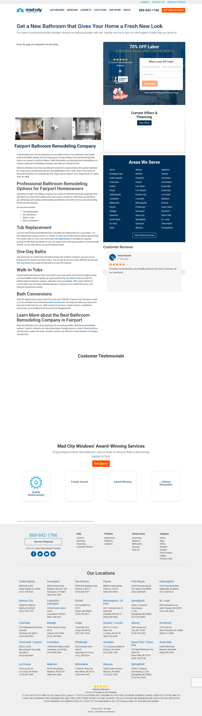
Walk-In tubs (76, 278)
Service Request (43, 541)
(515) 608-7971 (82, 592)
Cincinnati (166, 178)
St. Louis (165, 219)
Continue (149, 83)
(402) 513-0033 (110, 636)
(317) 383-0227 (166, 592)
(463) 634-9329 (138, 592)
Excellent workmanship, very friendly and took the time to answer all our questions (142, 270)
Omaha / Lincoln (113, 622)
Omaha (164, 203)
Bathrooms (57, 10)
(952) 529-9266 (110, 617)
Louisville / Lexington (53, 602)
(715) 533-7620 (110, 674)
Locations (100, 10)
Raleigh (113, 211)
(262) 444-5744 (82, 674)
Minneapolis (141, 203)
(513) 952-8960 (26, 655)
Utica (112, 227)
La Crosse (166, 194)
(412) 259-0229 (82, 655)
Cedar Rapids (116, 178)
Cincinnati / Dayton (30, 641)
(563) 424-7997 (54, 595)
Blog (162, 541)
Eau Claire (140, 186)
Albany (138, 169)
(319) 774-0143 (26, 592)
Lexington (114, 198)
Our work (115, 10)
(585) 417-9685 (166, 633)
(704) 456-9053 (26, 636)
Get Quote (101, 463)
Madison (165, 198)
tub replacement (62, 239)
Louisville (139, 198)
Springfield (140, 219)
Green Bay (166, 190)
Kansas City (140, 194)
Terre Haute (166, 223)
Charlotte (139, 178)
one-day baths (23, 263)
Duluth (113, 186)
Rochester (140, 211)
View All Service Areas (144, 235)
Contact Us (158, 2)
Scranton (114, 215)
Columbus (114, 182)
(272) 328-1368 (110, 652)
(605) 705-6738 (138, 658)
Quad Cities (166, 207)
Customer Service (85, 547)
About (127, 10)
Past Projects (166, 553)
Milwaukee (114, 203)
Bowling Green (116, 174)
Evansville (165, 186)
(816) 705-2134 (26, 611)
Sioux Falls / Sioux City (142, 643)
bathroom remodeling (85, 325)
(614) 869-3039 (54, 652)
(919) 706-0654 (54, 636)
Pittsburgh (140, 207)
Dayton (138, 182)
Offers (163, 544)
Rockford (165, 211)
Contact (80, 538)
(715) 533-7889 (26, 674)
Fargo (112, 190)
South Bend (115, 219)
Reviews (163, 547)
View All (135, 550)
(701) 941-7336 (82, 633)
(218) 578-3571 (82, 614)
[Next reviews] (182, 271)
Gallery (163, 556)
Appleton (165, 169)
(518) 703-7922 (138, 633)
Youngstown (167, 227)
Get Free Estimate (174, 10)
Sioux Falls (166, 215)
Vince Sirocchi (124, 255)
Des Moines (166, 182)
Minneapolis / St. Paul (113, 602)
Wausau (139, 227)
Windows (72, 10)
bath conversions (57, 302)
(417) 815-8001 (138, 617)
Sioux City (139, 215)
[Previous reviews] (105, 271)
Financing (81, 544)
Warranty (81, 541)
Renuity (31, 548)
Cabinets (86, 10)
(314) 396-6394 (166, 611)
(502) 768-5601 (54, 617)
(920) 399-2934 (166, 652)
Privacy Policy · (97, 709)
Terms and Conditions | (155, 92)
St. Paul (113, 223)
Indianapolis (115, 194)
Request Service (176, 2)
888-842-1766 (149, 10)
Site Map (107, 709)
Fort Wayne (140, 190)
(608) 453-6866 (54, 674)
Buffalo (138, 174)
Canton (164, 174)
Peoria (112, 207)
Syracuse (139, 223)
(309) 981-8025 (110, 592)
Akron (112, 169)
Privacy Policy (172, 92)
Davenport (53, 581)
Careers (144, 2)
